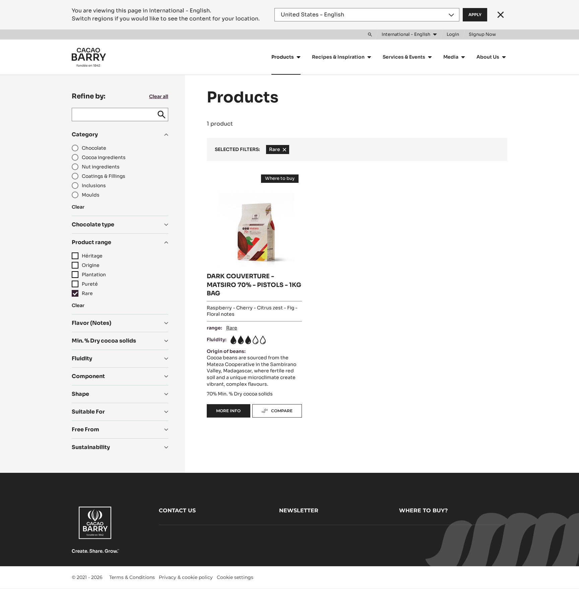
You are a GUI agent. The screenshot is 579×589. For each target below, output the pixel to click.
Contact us (177, 510)
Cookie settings (235, 577)
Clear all (158, 96)
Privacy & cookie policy (186, 577)
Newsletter (298, 510)
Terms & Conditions (132, 577)
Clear (78, 207)
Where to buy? (423, 510)
